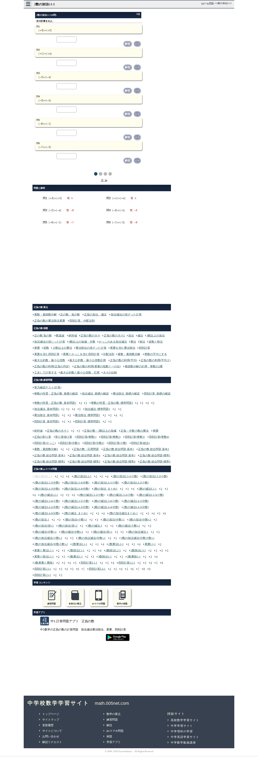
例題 (109, 736)
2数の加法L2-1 (82, 476)
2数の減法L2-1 (49, 494)
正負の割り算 (42, 436)
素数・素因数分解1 (46, 449)
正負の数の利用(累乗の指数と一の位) (97, 366)
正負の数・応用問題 (86, 449)
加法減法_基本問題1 (46, 409)
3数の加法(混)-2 (67, 525)
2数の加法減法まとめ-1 (123, 513)
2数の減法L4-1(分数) (136, 501)
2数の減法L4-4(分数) (106, 507)
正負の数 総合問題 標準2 (49, 461)
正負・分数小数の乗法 (135, 430)
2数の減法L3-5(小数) (76, 501)
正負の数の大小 (90, 335)
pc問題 (210, 3)
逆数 (46, 347)
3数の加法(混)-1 (44, 525)
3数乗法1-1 (76, 556)
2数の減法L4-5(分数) (136, 507)
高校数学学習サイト (185, 720)
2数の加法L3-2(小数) (155, 476)
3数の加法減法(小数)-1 (48, 538)
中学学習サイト (182, 725)
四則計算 (144, 347)
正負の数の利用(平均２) (155, 360)
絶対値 (73, 335)
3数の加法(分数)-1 (113, 519)
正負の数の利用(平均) (123, 360)
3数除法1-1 (105, 556)
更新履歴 (48, 725)
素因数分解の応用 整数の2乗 (144, 366)
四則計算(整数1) (86, 436)
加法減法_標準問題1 (97, 409)
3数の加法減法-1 (138, 531)
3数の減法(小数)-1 (129, 525)
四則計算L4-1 (97, 568)
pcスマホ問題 (115, 730)
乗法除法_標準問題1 (87, 415)
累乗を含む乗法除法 (122, 347)
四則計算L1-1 (89, 562)
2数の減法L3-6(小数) (106, 501)
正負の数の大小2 (114, 335)
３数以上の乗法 (62, 347)
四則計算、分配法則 (82, 320)
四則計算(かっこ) (45, 443)
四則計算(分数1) (70, 443)
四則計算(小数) (117, 443)
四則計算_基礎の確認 (157, 393)
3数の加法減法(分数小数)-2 (51, 544)
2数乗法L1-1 (79, 544)
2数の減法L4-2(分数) (47, 507)
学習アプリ (114, 742)
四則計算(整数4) (159, 436)
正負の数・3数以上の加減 (100, 430)
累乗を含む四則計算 (46, 354)
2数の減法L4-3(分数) (76, 507)
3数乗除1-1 (134, 556)
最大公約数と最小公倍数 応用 (80, 372)
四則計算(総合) (140, 443)
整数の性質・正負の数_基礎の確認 (56, 393)
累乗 (37, 347)
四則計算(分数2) (94, 443)
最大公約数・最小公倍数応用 (87, 360)
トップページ (50, 713)
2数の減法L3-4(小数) (47, 501)
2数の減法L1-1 (147, 488)
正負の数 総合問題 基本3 (49, 455)
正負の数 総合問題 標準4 (119, 461)
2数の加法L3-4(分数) (76, 482)
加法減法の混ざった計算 (126, 314)
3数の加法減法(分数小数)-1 (137, 538)
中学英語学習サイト (185, 736)
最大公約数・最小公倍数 (49, 360)
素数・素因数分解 (45, 314)
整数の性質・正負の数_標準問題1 (112, 402)
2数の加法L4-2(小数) (136, 482)
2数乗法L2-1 (116, 544)
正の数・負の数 (70, 314)
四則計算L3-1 (42, 568)
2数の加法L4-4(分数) (76, 488)
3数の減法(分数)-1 (45, 531)
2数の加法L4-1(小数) (106, 482)
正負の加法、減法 (95, 314)
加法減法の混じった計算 (49, 341)
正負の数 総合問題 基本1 (118, 449)
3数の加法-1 (41, 519)
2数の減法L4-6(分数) (47, 513)
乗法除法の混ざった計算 (91, 347)
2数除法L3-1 (138, 550)
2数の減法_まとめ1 (76, 513)
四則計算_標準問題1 (87, 421)
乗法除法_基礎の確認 (126, 393)
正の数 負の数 (43, 335)
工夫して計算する (45, 372)
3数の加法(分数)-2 (140, 519)
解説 (109, 725)
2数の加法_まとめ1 (105, 488)
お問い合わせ (50, 736)
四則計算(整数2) (111, 436)
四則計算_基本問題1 (46, 421)
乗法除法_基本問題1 (46, 415)
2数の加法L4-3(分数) (47, 488)
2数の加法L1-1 (43, 476)
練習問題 (112, 719)
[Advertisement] (102, 265)
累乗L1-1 (150, 544)
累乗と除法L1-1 (44, 556)
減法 (140, 335)
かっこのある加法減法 (113, 341)
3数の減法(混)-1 (102, 531)
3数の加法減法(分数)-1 (91, 538)
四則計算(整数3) (135, 436)
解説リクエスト (52, 742)
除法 (142, 341)
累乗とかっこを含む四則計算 (81, 354)
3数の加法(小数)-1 (76, 519)
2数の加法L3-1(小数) (125, 476)
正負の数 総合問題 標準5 (155, 461)
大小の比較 (110, 372)
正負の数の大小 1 (58, 430)
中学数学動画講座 (183, 742)
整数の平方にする (155, 354)
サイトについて (52, 730)
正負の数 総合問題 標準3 (84, 461)
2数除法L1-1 (76, 550)
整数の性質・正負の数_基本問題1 (55, 402)
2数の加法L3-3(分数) (47, 482)
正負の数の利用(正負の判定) (52, 366)
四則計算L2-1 (126, 562)
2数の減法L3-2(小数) (121, 494)
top (202, 3)
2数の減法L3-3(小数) (151, 494)
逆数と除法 (156, 341)
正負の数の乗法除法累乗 (49, 320)
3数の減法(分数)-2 (72, 531)
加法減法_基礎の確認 (95, 393)
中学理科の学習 (182, 731)
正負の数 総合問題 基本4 (84, 455)
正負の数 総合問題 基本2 (153, 449)
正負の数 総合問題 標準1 (155, 455)
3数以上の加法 (156, 335)
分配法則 (108, 354)
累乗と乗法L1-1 (44, 550)
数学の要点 (114, 713)
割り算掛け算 (63, 436)
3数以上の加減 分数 (82, 341)
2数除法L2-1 (113, 550)
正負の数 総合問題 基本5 (119, 455)
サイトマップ (50, 719)
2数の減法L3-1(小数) (91, 494)
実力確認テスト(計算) (47, 387)
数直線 (60, 335)
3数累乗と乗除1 (44, 562)
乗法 (133, 341)
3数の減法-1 (94, 525)
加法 (131, 335)
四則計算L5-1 (42, 574)
